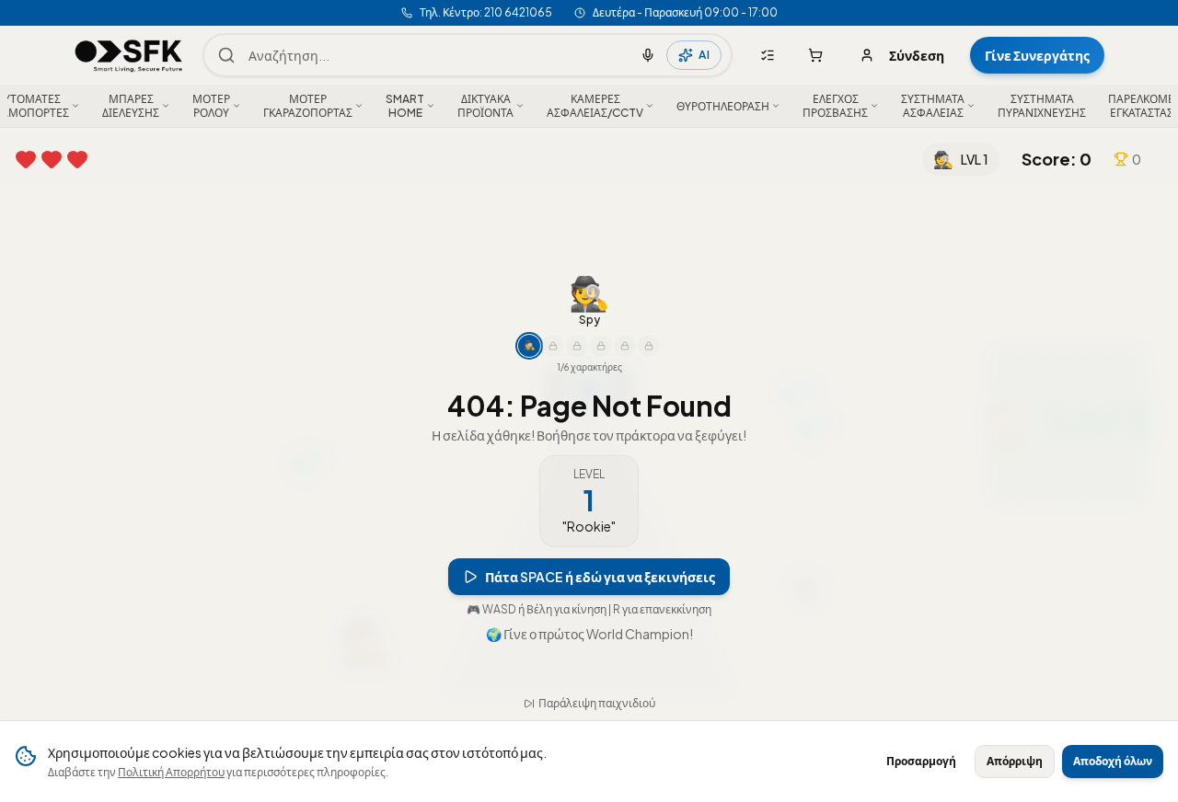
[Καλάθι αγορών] (815, 55)
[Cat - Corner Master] (625, 367)
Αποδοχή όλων (1112, 761)
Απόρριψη (1015, 761)
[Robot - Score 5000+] (601, 367)
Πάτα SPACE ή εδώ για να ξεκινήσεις (600, 598)
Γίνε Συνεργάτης (1037, 55)
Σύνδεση (916, 55)
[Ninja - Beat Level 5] (553, 367)
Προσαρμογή (921, 761)
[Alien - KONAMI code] (649, 367)
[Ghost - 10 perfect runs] (577, 367)
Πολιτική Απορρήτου (171, 772)
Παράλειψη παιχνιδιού (596, 682)
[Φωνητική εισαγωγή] (648, 55)
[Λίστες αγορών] (767, 55)
